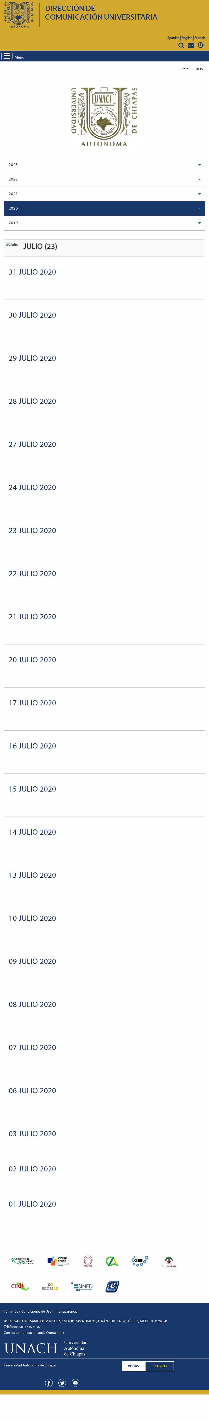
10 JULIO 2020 (32, 919)
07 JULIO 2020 (32, 1048)
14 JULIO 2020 (32, 833)
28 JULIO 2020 (32, 402)
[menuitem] (104, 165)
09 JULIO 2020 (32, 962)
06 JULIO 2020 (32, 1091)
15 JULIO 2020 (32, 790)
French (199, 38)
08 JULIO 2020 (32, 1005)
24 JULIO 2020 (32, 488)
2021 (13, 194)
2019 (13, 223)
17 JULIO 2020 (32, 703)
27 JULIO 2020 (32, 445)
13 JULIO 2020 (32, 876)
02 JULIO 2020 (32, 1169)
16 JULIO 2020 (32, 747)
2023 (13, 165)
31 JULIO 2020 (32, 273)
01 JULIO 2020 (32, 1205)
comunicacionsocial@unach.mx (40, 1333)
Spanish (173, 38)
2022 (13, 179)
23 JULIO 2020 (32, 531)
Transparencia (66, 1312)
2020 (13, 208)
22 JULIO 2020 (32, 574)
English (186, 38)
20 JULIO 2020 (32, 660)
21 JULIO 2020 (32, 617)
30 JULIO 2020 (32, 316)
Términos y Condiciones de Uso (27, 1312)
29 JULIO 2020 (32, 359)
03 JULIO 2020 (32, 1134)
